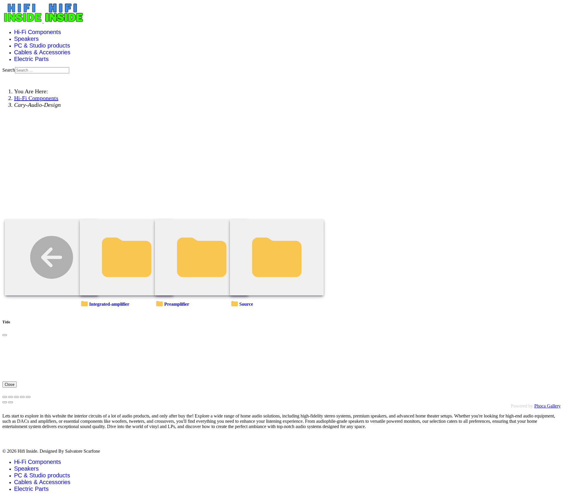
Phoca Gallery (547, 405)
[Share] (10, 397)
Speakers (26, 39)
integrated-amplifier (109, 304)
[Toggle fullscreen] (16, 397)
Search (8, 69)
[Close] (4, 335)
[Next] (10, 402)
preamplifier (176, 304)
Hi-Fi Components (37, 32)
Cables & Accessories (42, 52)
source (246, 304)
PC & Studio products (42, 45)
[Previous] (4, 402)
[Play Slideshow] (28, 397)
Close (9, 384)
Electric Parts (31, 59)
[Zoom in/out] (22, 397)
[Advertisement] (281, 173)
